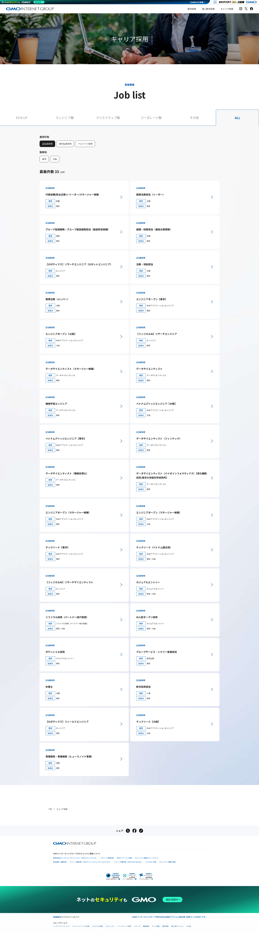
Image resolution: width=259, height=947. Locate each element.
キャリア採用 (227, 8)
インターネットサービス (61, 926)
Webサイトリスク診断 (124, 858)
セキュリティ (110, 926)
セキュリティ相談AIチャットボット (147, 858)
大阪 (55, 158)
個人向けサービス (177, 926)
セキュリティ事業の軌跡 (167, 862)
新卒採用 (192, 8)
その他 (194, 117)
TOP (50, 809)
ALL (237, 118)
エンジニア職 (65, 117)
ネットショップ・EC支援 (81, 926)
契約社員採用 (65, 143)
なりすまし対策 (151, 862)
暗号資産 (165, 926)
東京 (44, 158)
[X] (246, 8)
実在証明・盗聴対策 (60, 862)
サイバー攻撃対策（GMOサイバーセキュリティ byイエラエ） (90, 862)
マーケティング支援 (124, 926)
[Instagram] (240, 8)
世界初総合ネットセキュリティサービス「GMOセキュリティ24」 (75, 858)
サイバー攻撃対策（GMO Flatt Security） (128, 862)
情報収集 (146, 926)
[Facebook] (251, 8)
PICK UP (21, 117)
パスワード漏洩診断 (107, 858)
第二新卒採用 (208, 8)
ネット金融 (155, 926)
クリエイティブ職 (108, 117)
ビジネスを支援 (97, 926)
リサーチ (137, 926)
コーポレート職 (151, 117)
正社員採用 (47, 143)
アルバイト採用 (85, 143)
